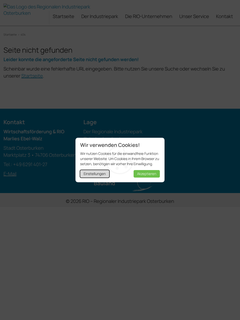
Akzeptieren (146, 173)
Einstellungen (95, 173)
